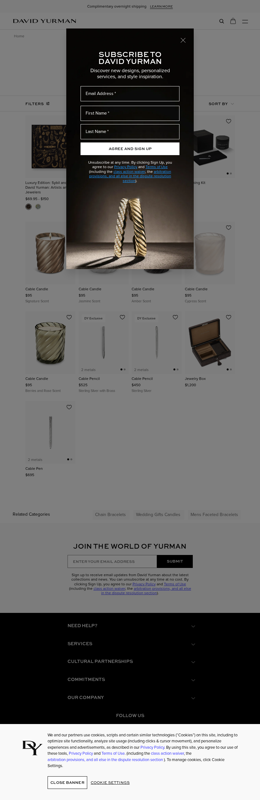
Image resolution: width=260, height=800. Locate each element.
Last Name (96, 131)
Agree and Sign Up (130, 148)
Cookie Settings (110, 782)
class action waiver (129, 171)
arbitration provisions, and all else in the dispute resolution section (130, 176)
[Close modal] (183, 39)
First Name (96, 113)
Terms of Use (157, 167)
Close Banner (67, 782)
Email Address (100, 93)
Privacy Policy (125, 167)
